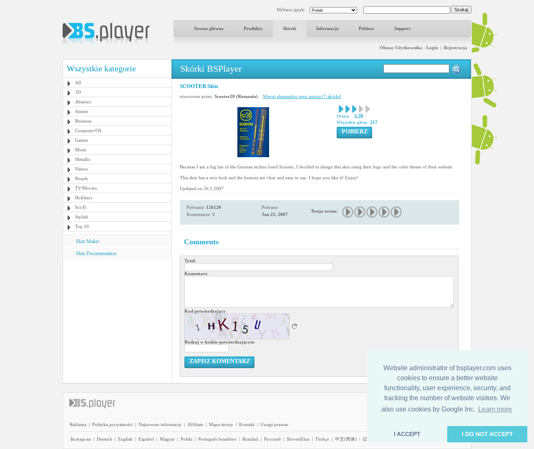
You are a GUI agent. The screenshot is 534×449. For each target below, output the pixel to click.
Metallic (83, 159)
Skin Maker (87, 241)
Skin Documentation (96, 253)
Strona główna (209, 28)
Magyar (167, 438)
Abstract (83, 101)
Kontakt (246, 424)
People (81, 178)
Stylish (81, 216)
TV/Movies (86, 188)
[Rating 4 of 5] (384, 212)
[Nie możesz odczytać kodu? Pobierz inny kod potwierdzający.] (294, 326)
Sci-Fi (80, 207)
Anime (81, 111)
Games (81, 140)
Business (83, 120)
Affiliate (195, 424)
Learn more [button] (495, 409)
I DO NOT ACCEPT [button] (487, 434)
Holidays (83, 197)
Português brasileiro (217, 438)
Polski (186, 438)
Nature (81, 168)
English (125, 438)
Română (250, 438)
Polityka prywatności (112, 424)
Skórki (289, 28)
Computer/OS (88, 130)
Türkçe (322, 438)
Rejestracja (455, 47)
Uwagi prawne (274, 424)
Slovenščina (298, 438)
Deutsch (104, 438)
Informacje (327, 28)
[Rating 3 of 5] (372, 212)
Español (146, 438)
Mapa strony (221, 424)
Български (81, 438)
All (78, 82)
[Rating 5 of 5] (396, 212)
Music (81, 149)
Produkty (253, 28)
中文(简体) (346, 438)
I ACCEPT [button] (407, 434)
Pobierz (366, 28)
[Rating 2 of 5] (360, 212)
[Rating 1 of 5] (348, 212)
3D (78, 92)
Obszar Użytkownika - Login (409, 47)
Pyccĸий (272, 438)
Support (402, 28)
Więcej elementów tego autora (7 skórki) (302, 96)
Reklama (78, 424)
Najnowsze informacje (160, 424)
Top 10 (82, 226)
